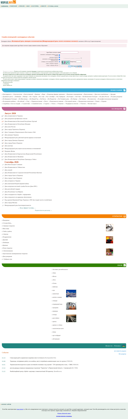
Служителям (26, 103)
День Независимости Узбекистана (15, 167)
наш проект (20, 409)
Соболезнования (7, 251)
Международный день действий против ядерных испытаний (23, 137)
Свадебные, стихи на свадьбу (11, 103)
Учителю (83, 103)
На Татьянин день (63, 99)
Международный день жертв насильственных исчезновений (23, 148)
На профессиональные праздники (108, 99)
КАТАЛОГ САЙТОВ (6, 404)
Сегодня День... (7, 223)
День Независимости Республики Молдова (17, 124)
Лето (54, 280)
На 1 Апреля (33, 96)
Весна (54, 276)
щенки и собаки (57, 325)
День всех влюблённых (101, 94)
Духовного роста (8, 96)
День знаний (8, 170)
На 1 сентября (50, 96)
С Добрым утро (7, 259)
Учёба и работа (7, 231)
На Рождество (52, 99)
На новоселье (92, 99)
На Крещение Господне (10, 99)
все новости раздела (120, 351)
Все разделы (122, 354)
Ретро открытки (7, 248)
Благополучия (18, 94)
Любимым (18, 96)
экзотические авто (58, 328)
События (5, 234)
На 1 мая (41, 96)
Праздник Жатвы (10, 151)
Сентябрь (31, 208)
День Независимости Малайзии (14, 156)
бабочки (55, 287)
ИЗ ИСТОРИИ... (35, 6)
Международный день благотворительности (18, 205)
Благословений (28, 94)
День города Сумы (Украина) (13, 178)
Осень (54, 283)
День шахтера (9, 145)
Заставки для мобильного (60, 269)
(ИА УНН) (74, 368)
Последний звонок (70, 101)
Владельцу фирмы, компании (56, 94)
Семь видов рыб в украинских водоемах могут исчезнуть (27, 358)
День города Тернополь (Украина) (15, 129)
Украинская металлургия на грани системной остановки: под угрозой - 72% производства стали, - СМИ (41, 364)
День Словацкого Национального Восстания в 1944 (20, 132)
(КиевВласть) (58, 371)
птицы (54, 314)
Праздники (5, 220)
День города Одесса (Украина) (14, 175)
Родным (104, 101)
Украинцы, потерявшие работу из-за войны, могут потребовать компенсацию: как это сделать (38, 361)
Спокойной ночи (37, 103)
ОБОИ (28, 6)
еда (53, 290)
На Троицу (74, 99)
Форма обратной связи (64, 413)
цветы (54, 321)
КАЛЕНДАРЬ (4, 6)
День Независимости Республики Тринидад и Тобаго (20, 159)
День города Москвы (11, 202)
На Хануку (82, 99)
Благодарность (7, 94)
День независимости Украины (14, 116)
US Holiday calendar (53, 6)
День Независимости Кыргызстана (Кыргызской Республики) (23, 154)
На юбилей (21, 101)
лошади (54, 300)
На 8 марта (70, 96)
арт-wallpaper (56, 335)
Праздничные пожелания (86, 101)
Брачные (37, 94)
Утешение (61, 103)
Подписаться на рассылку (43, 210)
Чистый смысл (92, 103)
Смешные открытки (8, 226)
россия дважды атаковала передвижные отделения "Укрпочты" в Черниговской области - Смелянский (40, 368)
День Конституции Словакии (13, 164)
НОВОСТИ (44, 6)
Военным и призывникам (74, 94)
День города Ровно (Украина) (13, 143)
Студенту (46, 103)
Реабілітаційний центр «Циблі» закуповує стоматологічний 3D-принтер (31, 371)
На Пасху (43, 99)
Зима (54, 273)
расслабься (55, 318)
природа (55, 311)
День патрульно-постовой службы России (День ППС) (21, 186)
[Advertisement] (52, 22)
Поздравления (6, 237)
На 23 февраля (61, 96)
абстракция (55, 339)
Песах (46, 101)
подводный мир (57, 304)
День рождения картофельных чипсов (16, 118)
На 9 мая (78, 96)
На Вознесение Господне (90, 96)
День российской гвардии (12, 189)
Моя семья (5, 228)
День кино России (10, 126)
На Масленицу (23, 99)
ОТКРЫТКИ (22, 6)
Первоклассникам (37, 101)
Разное (98, 101)
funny (54, 332)
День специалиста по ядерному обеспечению (18, 197)
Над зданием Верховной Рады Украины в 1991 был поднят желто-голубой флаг (28, 200)
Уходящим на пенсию (72, 103)
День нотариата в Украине (12, 181)
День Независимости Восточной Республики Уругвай (21, 121)
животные (55, 293)
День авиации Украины (12, 135)
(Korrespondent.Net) (50, 358)
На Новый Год (34, 99)
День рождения (7, 256)
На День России (104, 96)
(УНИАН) (69, 361)
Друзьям (112, 94)
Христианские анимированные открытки (15, 253)
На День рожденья (116, 96)
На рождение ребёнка (9, 101)
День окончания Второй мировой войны (17, 183)
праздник (55, 307)
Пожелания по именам (56, 101)
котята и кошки (57, 297)
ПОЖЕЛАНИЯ (13, 6)
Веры (43, 94)
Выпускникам (88, 94)
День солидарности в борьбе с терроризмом (18, 194)
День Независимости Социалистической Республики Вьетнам (23, 172)
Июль (21, 208)
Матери (25, 96)
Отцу (28, 101)
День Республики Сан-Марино (14, 192)
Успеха (53, 103)
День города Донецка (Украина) (14, 140)
